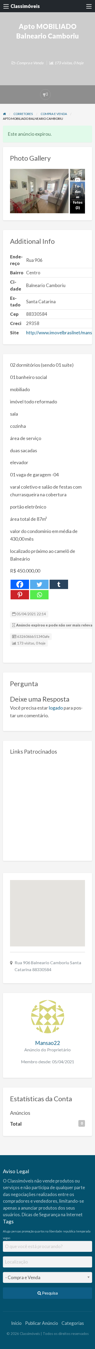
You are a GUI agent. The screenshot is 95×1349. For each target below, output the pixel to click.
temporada (83, 1231)
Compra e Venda (29, 63)
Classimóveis (25, 6)
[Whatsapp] (39, 594)
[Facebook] (20, 584)
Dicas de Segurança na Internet (52, 1214)
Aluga (7, 1231)
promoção (28, 1231)
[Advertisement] (47, 806)
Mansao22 (47, 1043)
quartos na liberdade (48, 1231)
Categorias (72, 1323)
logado (56, 708)
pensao (16, 1231)
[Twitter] (39, 584)
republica (69, 1231)
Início (16, 1323)
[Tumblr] (59, 584)
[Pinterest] (20, 594)
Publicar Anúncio (41, 1323)
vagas (6, 1238)
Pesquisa (49, 1293)
